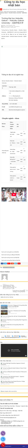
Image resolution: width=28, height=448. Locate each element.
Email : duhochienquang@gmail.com (10, 337)
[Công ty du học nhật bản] (14, 3)
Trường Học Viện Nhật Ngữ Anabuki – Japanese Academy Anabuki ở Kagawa (12, 377)
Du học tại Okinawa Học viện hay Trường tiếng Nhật (14, 316)
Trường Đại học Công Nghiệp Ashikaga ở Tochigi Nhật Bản (19, 290)
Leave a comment (6, 27)
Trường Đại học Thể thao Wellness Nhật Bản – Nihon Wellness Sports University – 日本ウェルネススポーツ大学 (9, 286)
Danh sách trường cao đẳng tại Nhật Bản (10, 254)
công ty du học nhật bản (17, 446)
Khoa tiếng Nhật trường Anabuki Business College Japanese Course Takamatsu (13, 382)
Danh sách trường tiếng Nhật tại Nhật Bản (10, 260)
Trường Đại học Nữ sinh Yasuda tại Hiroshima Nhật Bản (14, 9)
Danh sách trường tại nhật (10, 11)
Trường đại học (16, 26)
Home (1, 11)
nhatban (4, 25)
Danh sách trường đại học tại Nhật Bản (10, 252)
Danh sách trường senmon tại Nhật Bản (10, 257)
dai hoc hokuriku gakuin (9, 267)
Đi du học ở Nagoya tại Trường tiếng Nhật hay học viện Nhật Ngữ (17, 306)
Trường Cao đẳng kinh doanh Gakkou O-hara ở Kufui (14, 368)
